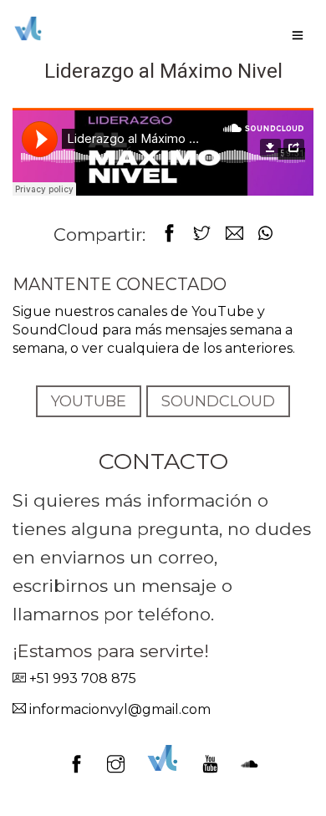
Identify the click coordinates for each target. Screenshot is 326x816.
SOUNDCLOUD (218, 401)
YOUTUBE (88, 401)
